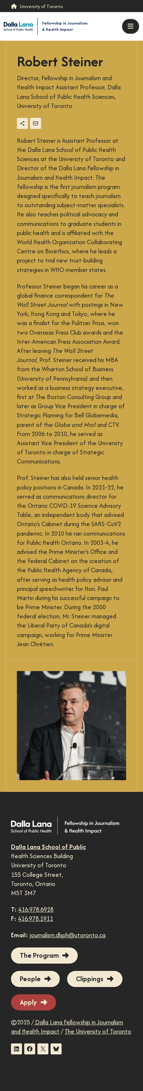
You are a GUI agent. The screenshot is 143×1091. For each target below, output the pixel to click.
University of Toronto (41, 6)
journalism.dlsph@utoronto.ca (68, 935)
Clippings (89, 979)
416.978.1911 (35, 918)
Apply (28, 1002)
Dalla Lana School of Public (48, 846)
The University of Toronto (98, 1031)
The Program (39, 955)
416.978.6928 (36, 909)
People (30, 979)
